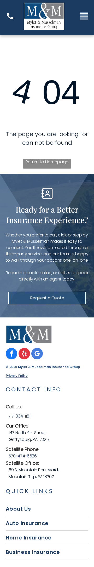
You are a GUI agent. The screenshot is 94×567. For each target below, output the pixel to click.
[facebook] (11, 354)
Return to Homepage (47, 162)
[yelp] (24, 354)
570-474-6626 (22, 456)
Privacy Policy (17, 376)
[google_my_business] (37, 354)
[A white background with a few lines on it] (10, 19)
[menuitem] (47, 509)
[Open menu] (84, 16)
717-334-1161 (19, 416)
